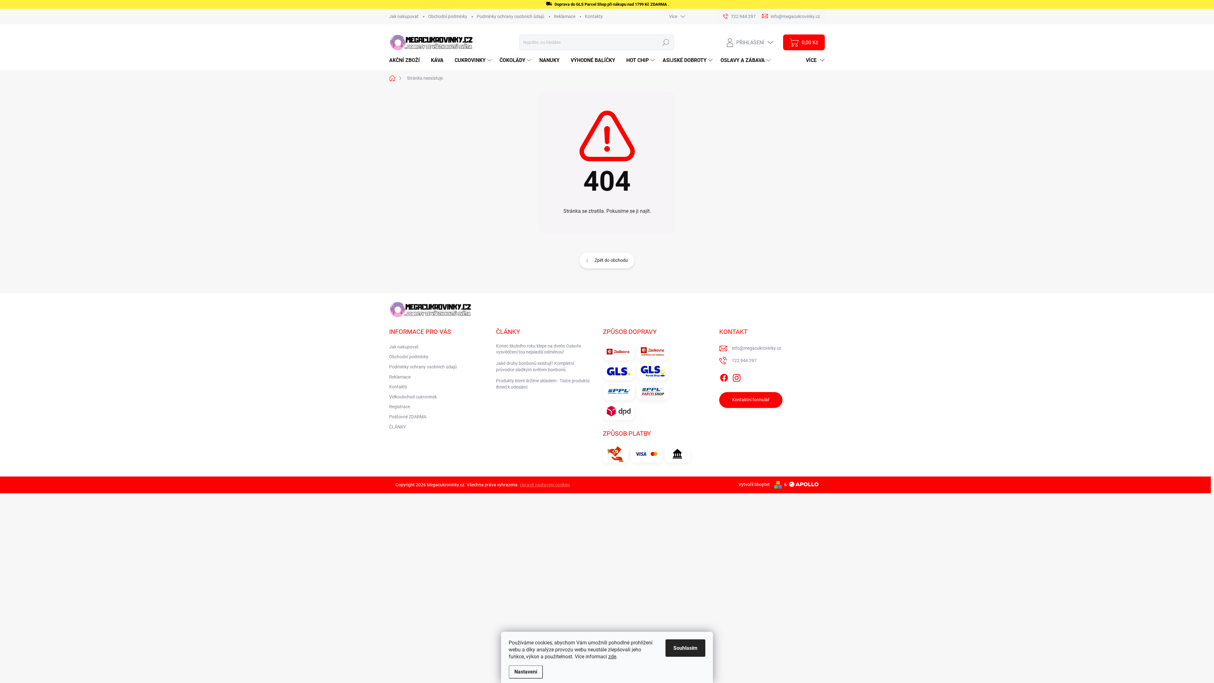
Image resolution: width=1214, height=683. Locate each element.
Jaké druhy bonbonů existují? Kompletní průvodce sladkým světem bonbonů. (535, 366)
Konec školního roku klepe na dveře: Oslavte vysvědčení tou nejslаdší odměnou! (538, 349)
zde (612, 657)
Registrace (399, 406)
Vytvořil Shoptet (754, 484)
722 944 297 (744, 360)
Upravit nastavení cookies (545, 484)
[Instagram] (736, 376)
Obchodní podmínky (447, 16)
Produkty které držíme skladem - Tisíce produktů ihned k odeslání (543, 384)
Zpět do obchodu (611, 260)
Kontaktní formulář (750, 399)
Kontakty (594, 16)
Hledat (665, 42)
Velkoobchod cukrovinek (413, 396)
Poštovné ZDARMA (407, 416)
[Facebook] (724, 376)
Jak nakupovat (404, 16)
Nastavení (525, 672)
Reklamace (564, 16)
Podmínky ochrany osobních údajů (510, 16)
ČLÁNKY (397, 426)
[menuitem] (407, 60)
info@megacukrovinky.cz (756, 348)
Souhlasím (685, 648)
